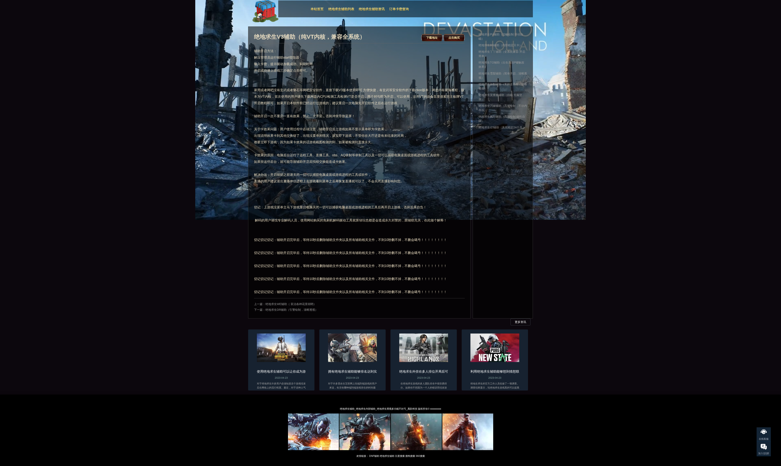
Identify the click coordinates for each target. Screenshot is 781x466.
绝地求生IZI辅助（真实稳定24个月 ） (502, 127)
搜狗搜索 (410, 456)
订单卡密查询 (399, 9)
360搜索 (420, 456)
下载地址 (432, 37)
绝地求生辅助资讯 (372, 9)
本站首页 (317, 9)
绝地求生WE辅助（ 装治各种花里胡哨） (290, 304)
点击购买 (454, 37)
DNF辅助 (374, 456)
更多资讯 (520, 322)
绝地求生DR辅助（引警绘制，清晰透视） (291, 309)
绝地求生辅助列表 (341, 9)
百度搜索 (400, 456)
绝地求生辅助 (387, 456)
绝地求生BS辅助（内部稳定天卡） (500, 45)
